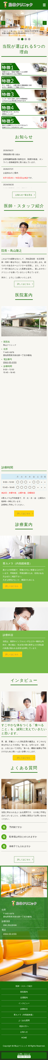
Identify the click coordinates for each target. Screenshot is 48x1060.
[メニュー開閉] (44, 5)
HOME (24, 1037)
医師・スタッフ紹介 (24, 986)
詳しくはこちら (23, 284)
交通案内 (24, 997)
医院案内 (24, 992)
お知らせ (24, 1032)
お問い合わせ (24, 1054)
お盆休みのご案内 (10, 173)
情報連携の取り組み (11, 154)
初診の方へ (24, 1026)
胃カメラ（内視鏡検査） (24, 1015)
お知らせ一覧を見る (23, 195)
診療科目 (24, 1009)
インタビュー (24, 1003)
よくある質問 (24, 1020)
